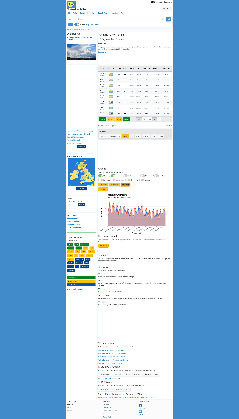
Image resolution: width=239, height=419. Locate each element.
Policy (69, 408)
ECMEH (71, 263)
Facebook (142, 408)
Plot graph (103, 189)
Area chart (125, 185)
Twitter (141, 414)
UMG (82, 255)
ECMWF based (110, 136)
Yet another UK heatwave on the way (80, 131)
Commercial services (110, 411)
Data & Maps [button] (103, 13)
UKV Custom (84, 244)
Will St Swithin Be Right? (75, 143)
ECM (77, 251)
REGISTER (81, 204)
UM (76, 255)
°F (158, 119)
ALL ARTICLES (81, 146)
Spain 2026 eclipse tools (75, 137)
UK (83, 29)
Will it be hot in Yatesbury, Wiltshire (112, 353)
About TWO (107, 417)
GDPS (70, 255)
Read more (102, 52)
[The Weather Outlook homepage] (69, 13)
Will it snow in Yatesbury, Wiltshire (111, 357)
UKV (77, 244)
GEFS (86, 263)
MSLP (156, 374)
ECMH (83, 251)
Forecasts (77, 29)
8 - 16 (119, 119)
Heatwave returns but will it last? (78, 134)
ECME (87, 259)
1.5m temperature (105, 374)
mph (139, 119)
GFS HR (70, 251)
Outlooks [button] (90, 13)
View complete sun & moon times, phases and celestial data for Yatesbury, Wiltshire (127, 398)
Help (115, 126)
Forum (123, 13)
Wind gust (118, 374)
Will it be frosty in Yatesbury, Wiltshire (113, 360)
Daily (87, 25)
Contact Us (107, 408)
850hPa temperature (106, 389)
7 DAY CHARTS (81, 188)
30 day (126, 119)
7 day (92, 25)
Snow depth (147, 374)
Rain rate (127, 374)
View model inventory (75, 289)
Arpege (79, 248)
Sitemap (106, 405)
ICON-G (71, 259)
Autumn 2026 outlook (74, 140)
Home (69, 29)
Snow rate (137, 374)
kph (144, 119)
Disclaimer (106, 414)
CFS (77, 266)
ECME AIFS (79, 263)
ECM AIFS (91, 251)
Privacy (69, 411)
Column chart (114, 184)
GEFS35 (71, 266)
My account (157, 2)
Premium (114, 13)
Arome (70, 244)
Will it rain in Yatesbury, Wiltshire (111, 350)
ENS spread (85, 266)
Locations (168, 2)
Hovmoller (71, 270)
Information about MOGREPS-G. (109, 378)
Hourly (103, 119)
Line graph (103, 184)
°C (154, 119)
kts (150, 119)
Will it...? (98, 25)
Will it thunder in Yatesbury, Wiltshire (113, 363)
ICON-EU (89, 255)
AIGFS (85, 248)
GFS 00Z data (167, 126)
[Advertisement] (81, 97)
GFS (92, 248)
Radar (75, 13)
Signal (82, 13)
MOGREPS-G (79, 259)
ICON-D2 (71, 248)
